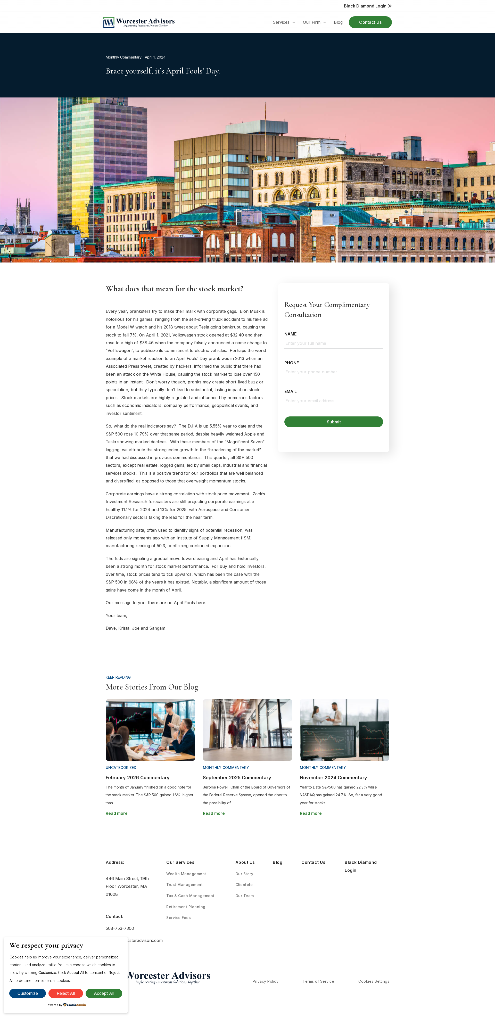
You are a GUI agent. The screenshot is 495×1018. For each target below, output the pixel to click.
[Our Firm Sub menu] (324, 22)
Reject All (66, 993)
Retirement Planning (185, 907)
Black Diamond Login (361, 866)
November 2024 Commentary (333, 777)
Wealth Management (186, 874)
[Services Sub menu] (293, 22)
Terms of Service (318, 981)
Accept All (104, 993)
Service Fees (178, 917)
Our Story (244, 874)
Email (290, 391)
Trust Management (184, 884)
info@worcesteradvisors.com (131, 940)
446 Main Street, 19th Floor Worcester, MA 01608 (127, 886)
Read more (117, 813)
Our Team (244, 895)
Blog (338, 22)
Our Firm (311, 22)
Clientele (244, 884)
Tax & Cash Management (190, 895)
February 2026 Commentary (138, 777)
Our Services (180, 862)
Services (281, 22)
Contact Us (370, 22)
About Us (245, 862)
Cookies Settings (373, 981)
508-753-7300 (120, 928)
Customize (28, 993)
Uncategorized (121, 767)
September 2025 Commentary (237, 777)
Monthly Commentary (124, 57)
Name (290, 333)
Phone (291, 362)
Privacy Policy (265, 981)
